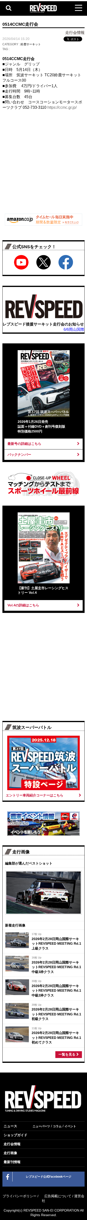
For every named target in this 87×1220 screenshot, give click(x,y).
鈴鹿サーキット (31, 44)
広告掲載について (57, 1196)
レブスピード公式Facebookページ (48, 1176)
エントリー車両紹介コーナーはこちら (34, 795)
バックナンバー (19, 454)
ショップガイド (15, 1135)
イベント (70, 1126)
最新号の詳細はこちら (24, 444)
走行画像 (10, 1153)
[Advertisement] (43, 163)
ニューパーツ (41, 1126)
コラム (57, 1126)
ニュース (10, 1126)
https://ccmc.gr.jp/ (62, 107)
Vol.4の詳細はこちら (23, 605)
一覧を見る (67, 1054)
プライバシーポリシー (19, 1196)
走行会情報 (12, 1144)
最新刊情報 (12, 1162)
